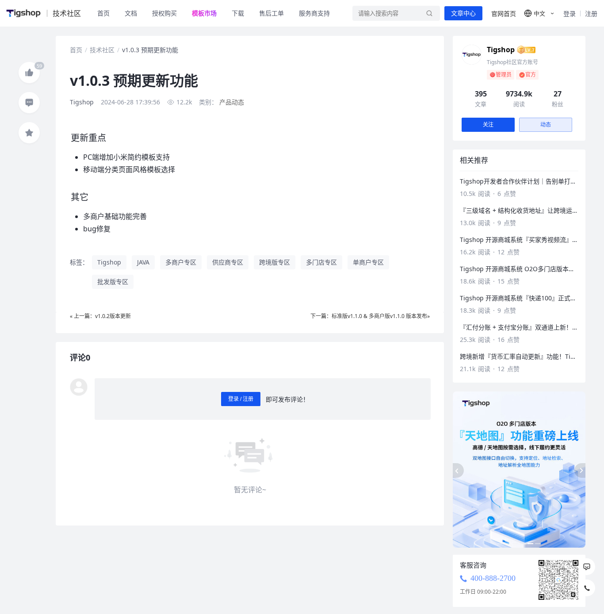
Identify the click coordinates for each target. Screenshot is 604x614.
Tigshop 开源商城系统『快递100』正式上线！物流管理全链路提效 (519, 298)
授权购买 (164, 13)
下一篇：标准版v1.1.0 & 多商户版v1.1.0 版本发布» (370, 316)
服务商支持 (314, 13)
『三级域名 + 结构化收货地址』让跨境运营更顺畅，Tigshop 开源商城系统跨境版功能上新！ (519, 210)
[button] (539, 13)
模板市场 (204, 13)
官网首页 (503, 13)
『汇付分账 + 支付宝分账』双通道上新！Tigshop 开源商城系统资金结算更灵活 (519, 327)
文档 (131, 13)
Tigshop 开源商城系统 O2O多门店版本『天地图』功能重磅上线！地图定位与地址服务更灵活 (519, 269)
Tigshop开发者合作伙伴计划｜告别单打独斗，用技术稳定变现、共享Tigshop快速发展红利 (519, 181)
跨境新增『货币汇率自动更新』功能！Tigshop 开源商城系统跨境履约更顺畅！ (519, 356)
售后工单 (271, 13)
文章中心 (463, 13)
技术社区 (102, 50)
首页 (103, 13)
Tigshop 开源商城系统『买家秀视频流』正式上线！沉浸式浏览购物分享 (519, 239)
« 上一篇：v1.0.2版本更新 (100, 316)
